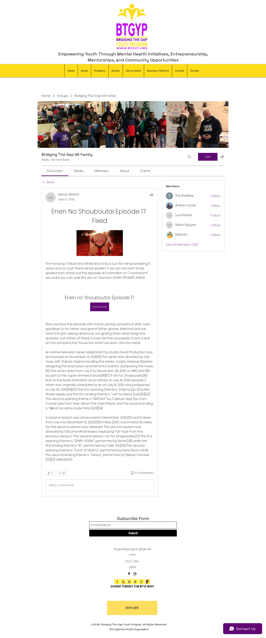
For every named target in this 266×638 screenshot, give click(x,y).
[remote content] (100, 243)
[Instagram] (135, 574)
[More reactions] (62, 473)
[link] (55, 171)
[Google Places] (129, 574)
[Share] (151, 194)
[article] (99, 342)
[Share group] (222, 156)
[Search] (189, 157)
